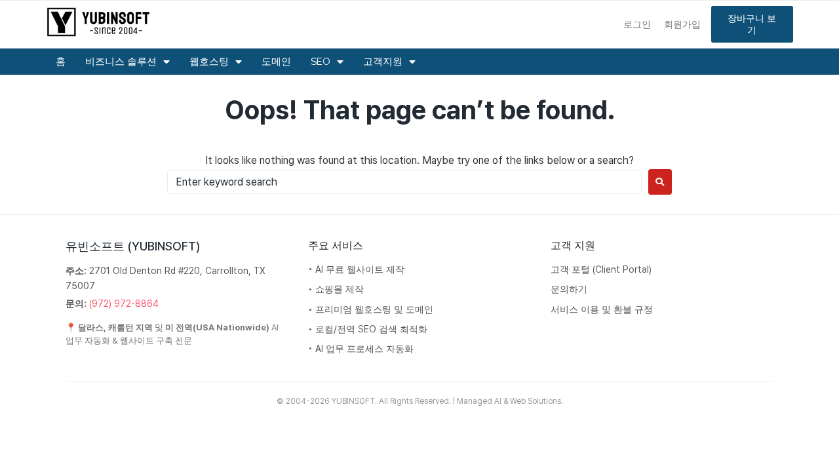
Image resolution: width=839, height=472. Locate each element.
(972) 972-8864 (124, 303)
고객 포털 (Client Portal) (601, 269)
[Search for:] (404, 182)
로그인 (637, 24)
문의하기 (569, 289)
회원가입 (682, 24)
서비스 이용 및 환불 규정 (602, 309)
